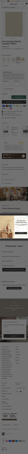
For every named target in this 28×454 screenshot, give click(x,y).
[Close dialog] (27, 216)
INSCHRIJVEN (21, 233)
